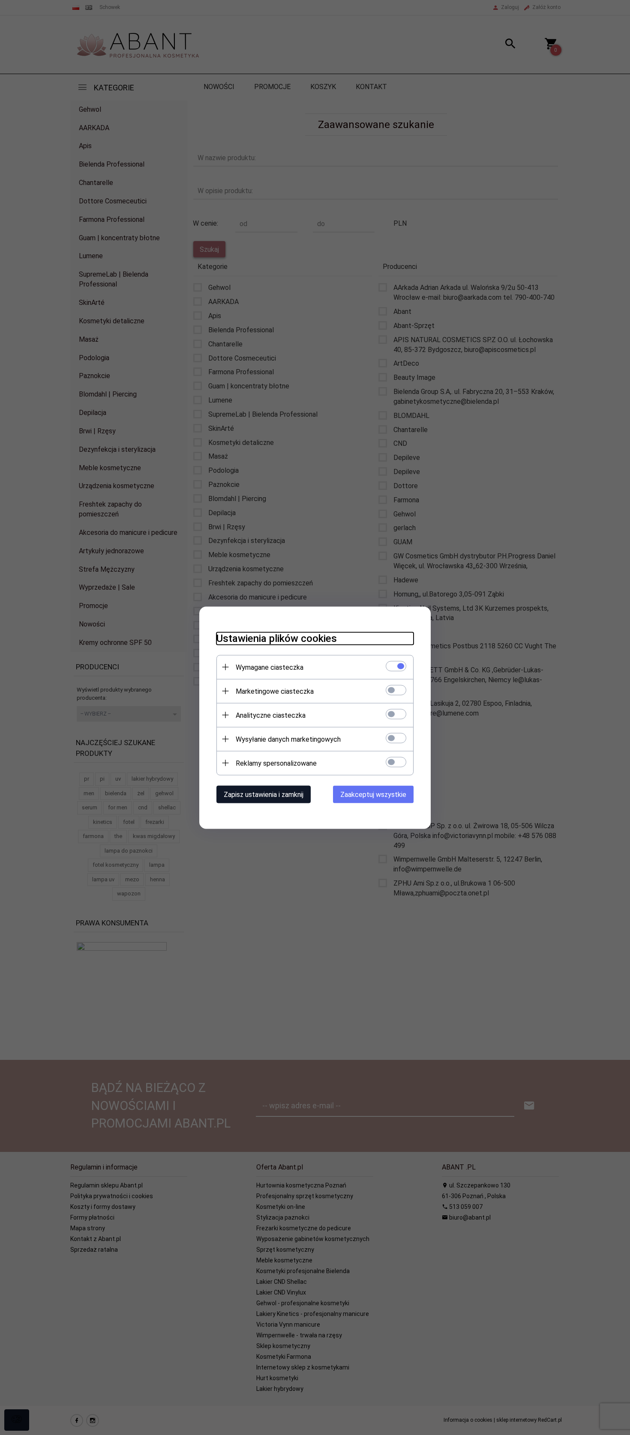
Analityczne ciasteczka (271, 715)
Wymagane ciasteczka (269, 667)
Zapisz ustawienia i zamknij (263, 794)
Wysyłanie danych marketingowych (288, 739)
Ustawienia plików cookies (276, 638)
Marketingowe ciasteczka (275, 691)
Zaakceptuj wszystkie (373, 794)
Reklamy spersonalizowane (276, 763)
